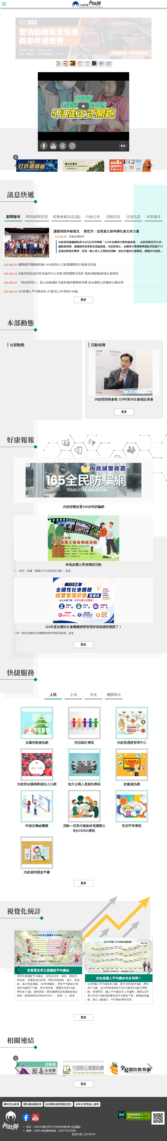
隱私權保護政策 (32, 1104)
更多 (123, 145)
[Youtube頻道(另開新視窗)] (35, 1117)
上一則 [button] (17, 165)
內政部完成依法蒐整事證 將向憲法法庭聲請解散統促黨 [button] (65, 63)
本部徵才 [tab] (154, 217)
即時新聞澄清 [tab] (37, 217)
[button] (83, 106)
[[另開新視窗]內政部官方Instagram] (72, 146)
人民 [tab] (53, 695)
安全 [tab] (93, 695)
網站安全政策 (11, 1104)
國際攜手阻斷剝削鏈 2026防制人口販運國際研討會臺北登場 (50, 264)
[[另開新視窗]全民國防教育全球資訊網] (130, 1068)
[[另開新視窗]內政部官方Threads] (63, 146)
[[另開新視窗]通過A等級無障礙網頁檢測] (138, 1116)
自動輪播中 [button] (15, 157)
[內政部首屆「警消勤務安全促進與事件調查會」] (83, 38)
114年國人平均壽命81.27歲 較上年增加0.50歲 (41, 291)
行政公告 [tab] (93, 217)
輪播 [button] (146, 22)
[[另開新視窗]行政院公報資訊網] (83, 1068)
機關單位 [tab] (114, 695)
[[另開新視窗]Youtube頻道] (53, 146)
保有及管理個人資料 (87, 1104)
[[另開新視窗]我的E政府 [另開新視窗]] (121, 1115)
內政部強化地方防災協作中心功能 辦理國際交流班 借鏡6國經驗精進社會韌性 (61, 273)
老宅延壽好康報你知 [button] (80, 63)
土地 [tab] (73, 695)
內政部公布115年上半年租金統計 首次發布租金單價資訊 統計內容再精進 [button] (58, 63)
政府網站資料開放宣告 (59, 1104)
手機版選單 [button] (4, 4)
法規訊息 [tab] (133, 217)
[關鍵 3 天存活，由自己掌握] (130, 165)
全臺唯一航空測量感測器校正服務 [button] (101, 63)
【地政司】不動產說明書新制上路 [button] (87, 63)
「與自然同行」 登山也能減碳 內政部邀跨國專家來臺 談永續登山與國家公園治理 (63, 282)
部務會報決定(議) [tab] (66, 217)
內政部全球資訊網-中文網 (87, 4)
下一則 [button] (150, 165)
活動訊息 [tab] (113, 217)
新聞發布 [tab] (13, 217)
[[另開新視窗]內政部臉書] (44, 146)
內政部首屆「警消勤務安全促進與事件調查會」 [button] (72, 63)
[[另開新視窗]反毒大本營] (37, 1068)
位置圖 (76, 1126)
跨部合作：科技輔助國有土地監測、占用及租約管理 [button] (108, 63)
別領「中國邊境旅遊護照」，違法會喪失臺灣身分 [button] (94, 63)
